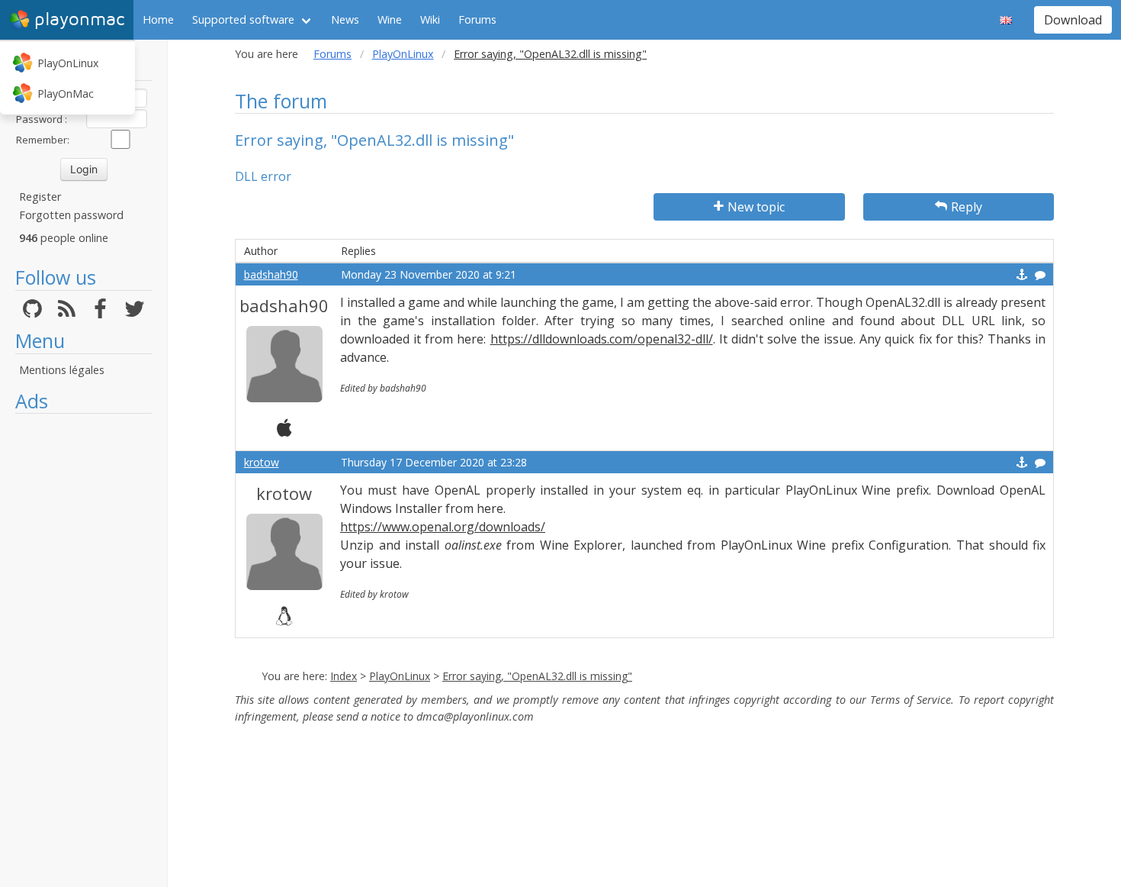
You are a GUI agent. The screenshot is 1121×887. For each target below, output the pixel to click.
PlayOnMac (65, 93)
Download (1073, 19)
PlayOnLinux (67, 63)
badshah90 (271, 274)
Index (343, 676)
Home (158, 19)
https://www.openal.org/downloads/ (442, 526)
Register (40, 196)
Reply (966, 206)
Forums (477, 19)
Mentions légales (61, 370)
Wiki (430, 19)
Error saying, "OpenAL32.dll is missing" (537, 676)
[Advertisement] (83, 650)
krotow (261, 462)
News (345, 19)
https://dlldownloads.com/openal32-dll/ (601, 339)
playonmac (79, 19)
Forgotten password (71, 215)
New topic (756, 206)
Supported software (243, 19)
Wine (389, 19)
